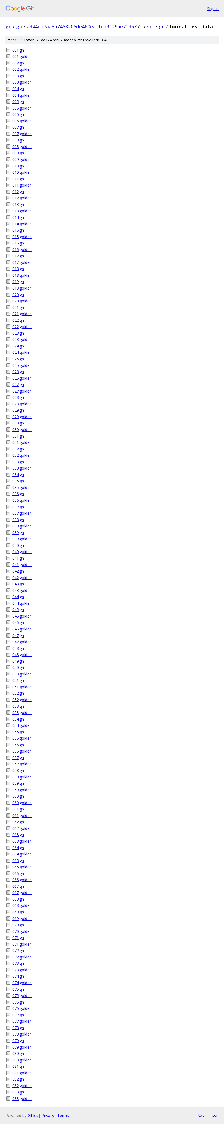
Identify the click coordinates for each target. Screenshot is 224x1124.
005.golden (22, 108)
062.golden (22, 828)
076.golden (22, 1008)
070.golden (22, 931)
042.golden (22, 577)
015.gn (18, 230)
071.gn (18, 937)
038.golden (22, 526)
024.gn (18, 346)
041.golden (22, 564)
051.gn (18, 680)
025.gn (18, 358)
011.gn (18, 178)
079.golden (22, 1047)
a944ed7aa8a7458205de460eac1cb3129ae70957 (82, 26)
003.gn (18, 75)
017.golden (22, 262)
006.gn (18, 114)
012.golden (22, 197)
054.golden (22, 725)
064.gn (18, 847)
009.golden (22, 159)
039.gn (18, 532)
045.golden (22, 616)
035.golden (22, 487)
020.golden (22, 300)
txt (201, 1115)
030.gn (18, 423)
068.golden (22, 905)
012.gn (18, 191)
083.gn (18, 1092)
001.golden (22, 56)
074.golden (22, 982)
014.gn (18, 217)
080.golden (22, 1060)
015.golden (22, 236)
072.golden (22, 957)
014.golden (22, 223)
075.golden (22, 995)
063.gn (18, 834)
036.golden (22, 500)
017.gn (18, 255)
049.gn (18, 661)
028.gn (18, 397)
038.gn (18, 519)
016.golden (22, 249)
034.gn (18, 474)
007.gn (18, 127)
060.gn (18, 796)
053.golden (22, 712)
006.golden (22, 120)
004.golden (22, 95)
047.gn (18, 635)
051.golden (22, 686)
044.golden (22, 603)
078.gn (18, 1027)
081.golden (22, 1072)
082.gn (18, 1079)
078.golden (22, 1034)
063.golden (22, 841)
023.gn (18, 333)
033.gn (18, 461)
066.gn (18, 873)
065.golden (22, 866)
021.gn (18, 307)
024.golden (22, 352)
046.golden (22, 629)
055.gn (18, 731)
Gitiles (33, 1115)
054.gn (18, 719)
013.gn (18, 204)
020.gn (18, 294)
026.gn (18, 371)
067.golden (22, 892)
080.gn (18, 1053)
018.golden (22, 275)
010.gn (18, 166)
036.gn (18, 493)
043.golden (22, 590)
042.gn (18, 571)
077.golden (22, 1021)
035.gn (18, 480)
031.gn (18, 436)
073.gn (18, 963)
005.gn (18, 101)
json (214, 1115)
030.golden (22, 429)
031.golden (22, 442)
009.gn (18, 152)
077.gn (18, 1014)
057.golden (22, 763)
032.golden (22, 455)
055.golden (22, 738)
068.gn (18, 899)
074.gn (18, 976)
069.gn (18, 911)
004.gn (18, 88)
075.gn (18, 989)
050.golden (22, 674)
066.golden (22, 879)
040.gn (18, 545)
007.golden (22, 133)
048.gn (18, 648)
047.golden (22, 641)
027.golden (22, 391)
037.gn (18, 506)
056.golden (22, 751)
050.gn (18, 667)
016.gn (18, 243)
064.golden (22, 854)
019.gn (18, 281)
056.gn (18, 744)
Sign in (213, 8)
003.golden (22, 82)
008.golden (22, 146)
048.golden (22, 654)
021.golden (22, 313)
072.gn (18, 950)
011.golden (22, 185)
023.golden (22, 339)
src (150, 26)
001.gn (18, 50)
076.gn (18, 1002)
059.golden (22, 789)
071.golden (22, 944)
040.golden (22, 551)
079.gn (18, 1040)
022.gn (18, 320)
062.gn (18, 821)
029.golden (22, 416)
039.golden (22, 538)
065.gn (18, 860)
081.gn (18, 1066)
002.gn (18, 63)
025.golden (22, 365)
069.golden (22, 918)
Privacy (48, 1115)
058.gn (18, 770)
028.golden (22, 403)
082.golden (22, 1085)
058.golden (22, 777)
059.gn (18, 783)
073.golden (22, 969)
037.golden (22, 513)
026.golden (22, 378)
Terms (63, 1115)
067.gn (18, 886)
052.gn (18, 693)
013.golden (22, 210)
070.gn (18, 924)
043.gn (18, 583)
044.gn (18, 596)
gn (8, 26)
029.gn (18, 410)
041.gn (18, 558)
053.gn (18, 706)
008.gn (18, 140)
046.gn (18, 622)
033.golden (22, 468)
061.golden (22, 815)
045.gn (18, 609)
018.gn (18, 268)
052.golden (22, 699)
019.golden (22, 288)
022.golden (22, 326)
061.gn (18, 809)
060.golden (22, 802)
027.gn (18, 384)
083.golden (22, 1098)
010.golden (22, 172)
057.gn (18, 757)
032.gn (18, 449)
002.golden (22, 69)
